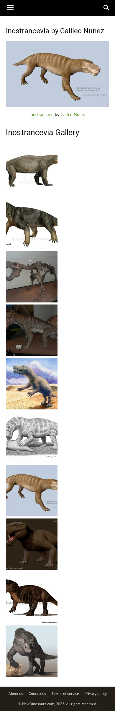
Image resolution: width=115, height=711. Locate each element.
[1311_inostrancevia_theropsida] (32, 248)
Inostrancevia (41, 115)
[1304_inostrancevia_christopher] (32, 622)
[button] (106, 8)
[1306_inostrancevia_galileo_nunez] (32, 515)
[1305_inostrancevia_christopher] (32, 569)
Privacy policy (96, 693)
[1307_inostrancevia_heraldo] (32, 462)
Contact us (37, 693)
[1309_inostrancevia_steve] (32, 355)
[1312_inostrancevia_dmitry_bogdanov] (32, 194)
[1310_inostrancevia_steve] (32, 301)
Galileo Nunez (73, 115)
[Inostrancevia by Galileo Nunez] (57, 106)
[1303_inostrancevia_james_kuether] (32, 676)
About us (16, 693)
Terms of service (65, 693)
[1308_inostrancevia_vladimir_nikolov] (32, 408)
